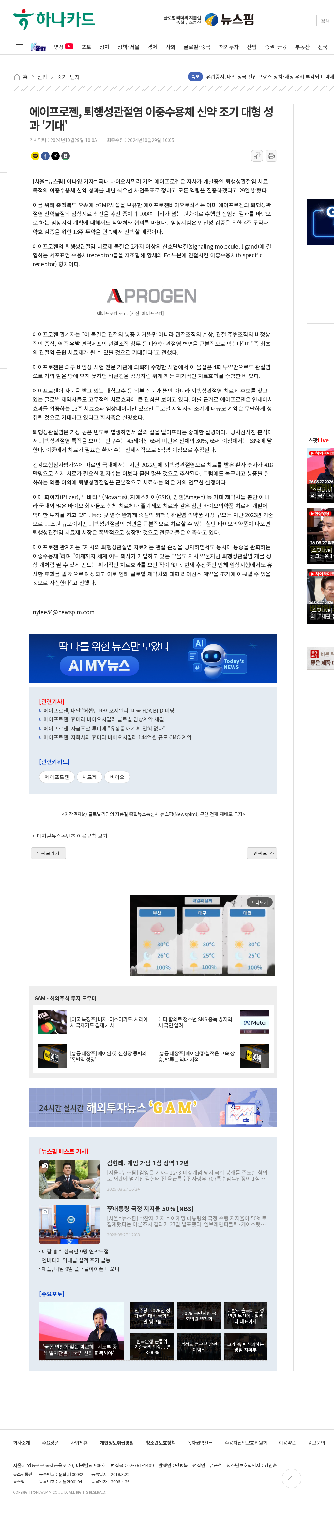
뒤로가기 (50, 853)
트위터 (55, 156)
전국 (323, 47)
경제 (153, 47)
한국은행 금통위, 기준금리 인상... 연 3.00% (152, 1347)
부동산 (302, 47)
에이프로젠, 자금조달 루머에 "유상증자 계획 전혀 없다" (105, 728)
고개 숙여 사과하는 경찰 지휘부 (245, 1347)
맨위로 (260, 853)
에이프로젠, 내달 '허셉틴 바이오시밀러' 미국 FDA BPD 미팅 (109, 710)
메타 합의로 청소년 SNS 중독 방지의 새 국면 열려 (195, 1022)
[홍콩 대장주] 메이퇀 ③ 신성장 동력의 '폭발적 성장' (108, 1056)
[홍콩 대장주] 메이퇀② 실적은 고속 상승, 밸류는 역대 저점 (196, 1056)
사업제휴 (79, 1442)
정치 (104, 47)
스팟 (318, 440)
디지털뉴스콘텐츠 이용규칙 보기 (72, 835)
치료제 (89, 777)
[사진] (69, 1178)
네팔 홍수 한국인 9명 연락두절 (75, 1251)
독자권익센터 (200, 1442)
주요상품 (50, 1442)
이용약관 (287, 1442)
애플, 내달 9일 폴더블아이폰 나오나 (81, 1268)
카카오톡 (35, 156)
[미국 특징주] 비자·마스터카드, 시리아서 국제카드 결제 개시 (109, 1022)
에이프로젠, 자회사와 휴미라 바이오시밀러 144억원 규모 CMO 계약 (118, 737)
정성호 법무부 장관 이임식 (199, 1347)
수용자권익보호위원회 (246, 1442)
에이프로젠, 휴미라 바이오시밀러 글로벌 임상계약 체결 (104, 719)
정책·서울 (128, 47)
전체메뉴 (19, 46)
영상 (59, 47)
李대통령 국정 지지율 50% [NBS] (150, 1208)
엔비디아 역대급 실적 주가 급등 (76, 1260)
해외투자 (229, 47)
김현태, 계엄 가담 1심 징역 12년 (148, 1163)
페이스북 (45, 156)
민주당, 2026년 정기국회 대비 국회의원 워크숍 (152, 1316)
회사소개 (21, 1442)
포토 (86, 47)
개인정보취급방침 (117, 1442)
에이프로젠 (57, 777)
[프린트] (271, 156)
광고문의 (316, 1442)
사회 (170, 47)
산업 (252, 47)
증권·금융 (276, 47)
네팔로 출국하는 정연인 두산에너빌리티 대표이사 (245, 1316)
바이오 (117, 777)
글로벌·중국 (197, 47)
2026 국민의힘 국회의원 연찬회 (199, 1316)
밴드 (65, 156)
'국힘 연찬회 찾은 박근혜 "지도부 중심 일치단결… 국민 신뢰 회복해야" (80, 1349)
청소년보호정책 (160, 1442)
